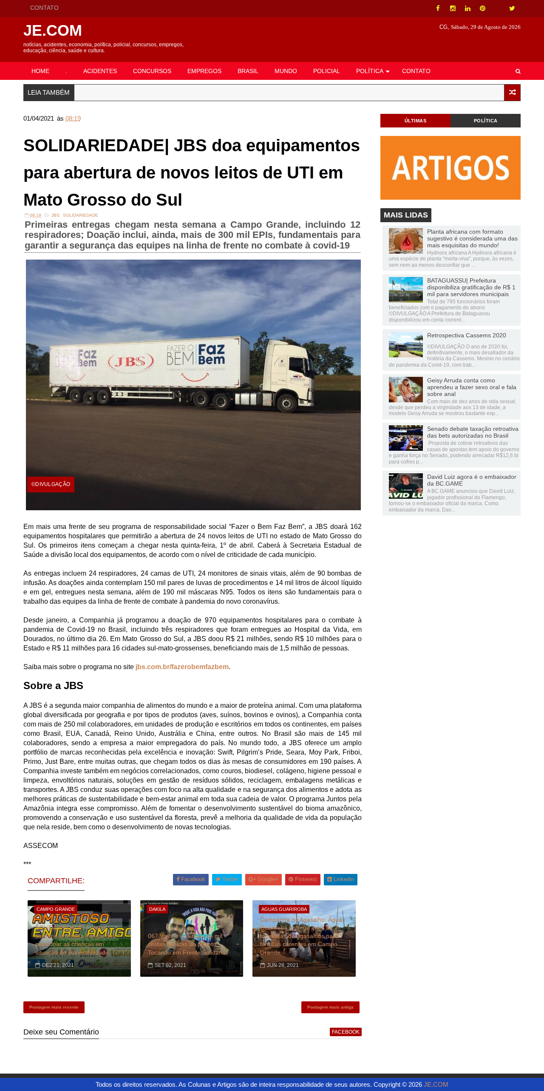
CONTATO (44, 7)
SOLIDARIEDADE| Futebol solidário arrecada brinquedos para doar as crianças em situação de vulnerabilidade (75, 940)
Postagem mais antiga (330, 1007)
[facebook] (437, 8)
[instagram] (452, 8)
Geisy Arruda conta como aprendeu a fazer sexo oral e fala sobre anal (471, 387)
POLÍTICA (369, 71)
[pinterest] (482, 8)
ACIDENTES (100, 71)
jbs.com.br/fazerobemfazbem (182, 666)
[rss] (497, 8)
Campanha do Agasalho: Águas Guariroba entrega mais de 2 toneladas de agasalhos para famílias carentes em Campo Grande (302, 936)
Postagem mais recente (54, 1007)
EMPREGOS (204, 71)
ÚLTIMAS (416, 120)
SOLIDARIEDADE (80, 215)
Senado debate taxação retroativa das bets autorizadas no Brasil (472, 432)
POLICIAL (326, 71)
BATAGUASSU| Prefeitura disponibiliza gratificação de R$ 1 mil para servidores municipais (471, 287)
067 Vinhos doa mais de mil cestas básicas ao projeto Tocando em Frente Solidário (187, 944)
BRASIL (248, 71)
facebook (346, 1032)
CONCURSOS (152, 71)
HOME (40, 71)
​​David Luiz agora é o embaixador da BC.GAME (471, 480)
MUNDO (286, 71)
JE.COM (52, 30)
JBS (55, 215)
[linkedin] (467, 8)
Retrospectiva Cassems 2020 (466, 335)
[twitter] (512, 8)
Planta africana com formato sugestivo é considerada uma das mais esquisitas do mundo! (472, 238)
